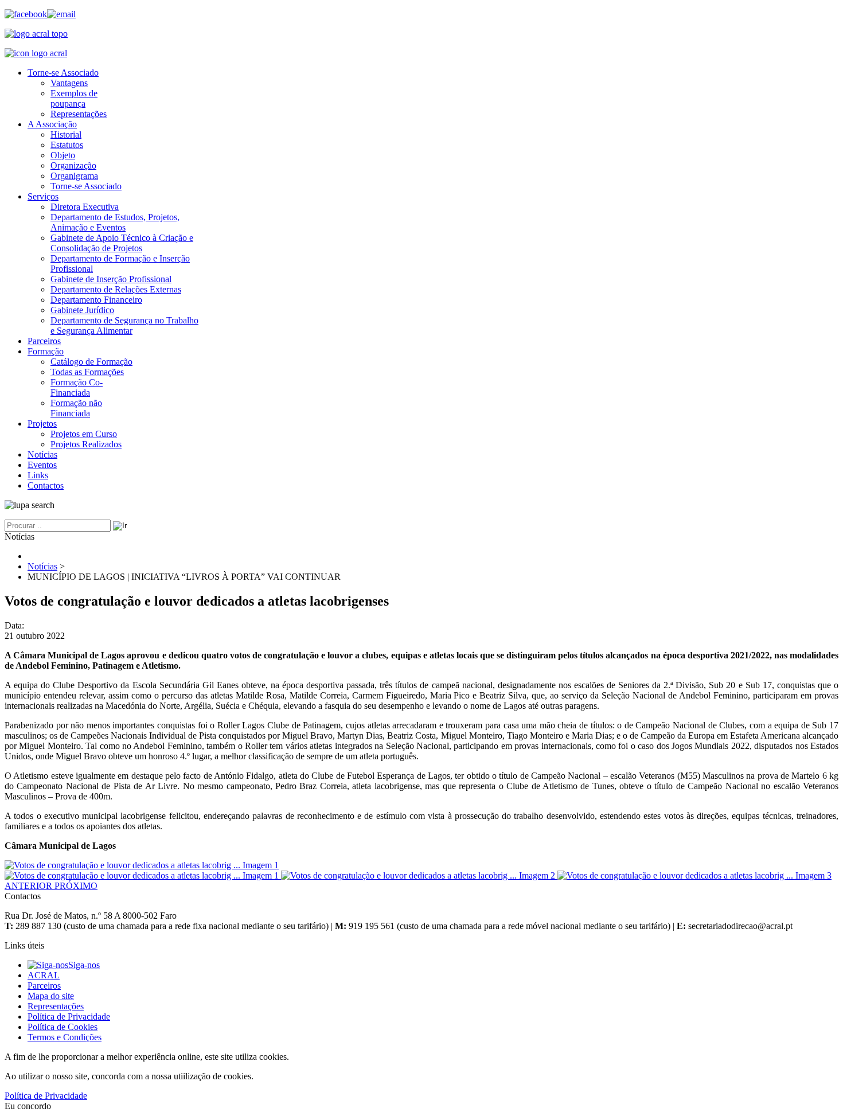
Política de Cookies (62, 1027)
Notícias (42, 454)
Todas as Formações (87, 372)
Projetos (42, 423)
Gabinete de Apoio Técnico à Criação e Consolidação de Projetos (121, 243)
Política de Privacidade (69, 1016)
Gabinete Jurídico (82, 310)
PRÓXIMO (75, 886)
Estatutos (66, 145)
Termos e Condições (65, 1037)
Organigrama (74, 176)
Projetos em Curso (83, 434)
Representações (78, 114)
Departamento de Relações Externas (115, 289)
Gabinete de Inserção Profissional (110, 279)
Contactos (46, 485)
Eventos (42, 465)
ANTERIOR (29, 886)
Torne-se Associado (63, 72)
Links (38, 475)
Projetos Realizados (86, 444)
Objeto (62, 155)
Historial (65, 134)
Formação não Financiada (76, 408)
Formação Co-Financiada (76, 387)
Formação (46, 351)
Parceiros (44, 341)
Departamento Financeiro (96, 300)
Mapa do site (51, 996)
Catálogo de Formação (91, 361)
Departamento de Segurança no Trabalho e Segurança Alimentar (124, 325)
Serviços (43, 196)
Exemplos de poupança (73, 98)
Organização (73, 165)
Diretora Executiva (84, 207)
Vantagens (69, 83)
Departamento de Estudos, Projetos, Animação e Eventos (114, 222)
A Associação (52, 124)
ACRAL (44, 975)
